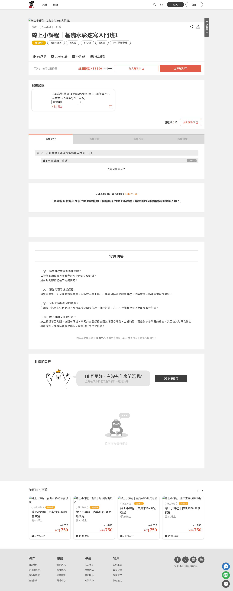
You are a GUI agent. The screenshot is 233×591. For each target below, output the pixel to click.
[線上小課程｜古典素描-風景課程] (181, 498)
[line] (193, 559)
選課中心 (61, 570)
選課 (34, 27)
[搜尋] (154, 4)
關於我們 (33, 564)
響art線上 (56, 43)
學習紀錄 (117, 570)
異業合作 (89, 580)
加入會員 (89, 564)
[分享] (192, 27)
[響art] (32, 4)
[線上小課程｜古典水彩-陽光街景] (137, 498)
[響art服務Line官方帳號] (226, 575)
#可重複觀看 (120, 43)
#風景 (102, 43)
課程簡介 (50, 139)
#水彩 (72, 43)
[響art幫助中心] (226, 584)
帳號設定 (117, 580)
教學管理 (117, 575)
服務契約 (33, 580)
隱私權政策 (34, 575)
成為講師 (89, 570)
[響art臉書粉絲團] (226, 566)
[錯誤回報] (198, 27)
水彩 (58, 27)
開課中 (39, 43)
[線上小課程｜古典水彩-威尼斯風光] (94, 500)
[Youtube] (201, 559)
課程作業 (138, 139)
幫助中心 (61, 580)
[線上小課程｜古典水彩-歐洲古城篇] (49, 500)
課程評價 (94, 139)
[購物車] (161, 4)
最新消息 (61, 564)
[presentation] (197, 490)
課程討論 (182, 139)
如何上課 (117, 564)
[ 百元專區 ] (46, 27)
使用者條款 (34, 570)
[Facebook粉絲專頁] (177, 559)
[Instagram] (185, 559)
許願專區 (61, 575)
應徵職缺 (89, 575)
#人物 (87, 43)
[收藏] (36, 68)
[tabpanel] (73, 101)
